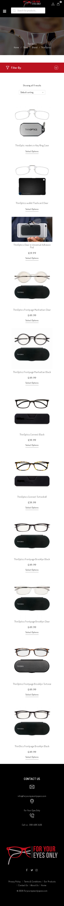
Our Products (50, 881)
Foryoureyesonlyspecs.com (35, 891)
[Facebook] (26, 870)
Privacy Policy (14, 881)
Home (16, 47)
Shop (25, 47)
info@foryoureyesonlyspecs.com (32, 796)
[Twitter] (31, 870)
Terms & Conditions (32, 881)
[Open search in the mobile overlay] (28, 10)
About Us (35, 885)
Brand (35, 47)
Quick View (50, 140)
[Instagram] (36, 870)
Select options (32, 151)
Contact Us (23, 885)
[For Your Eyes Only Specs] (32, 3)
